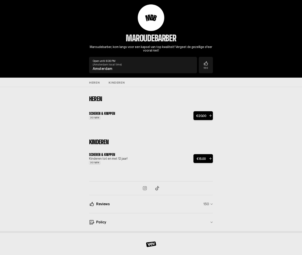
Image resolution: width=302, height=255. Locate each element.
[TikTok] (157, 188)
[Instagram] (144, 188)
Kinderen (117, 82)
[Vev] (151, 244)
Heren (94, 82)
